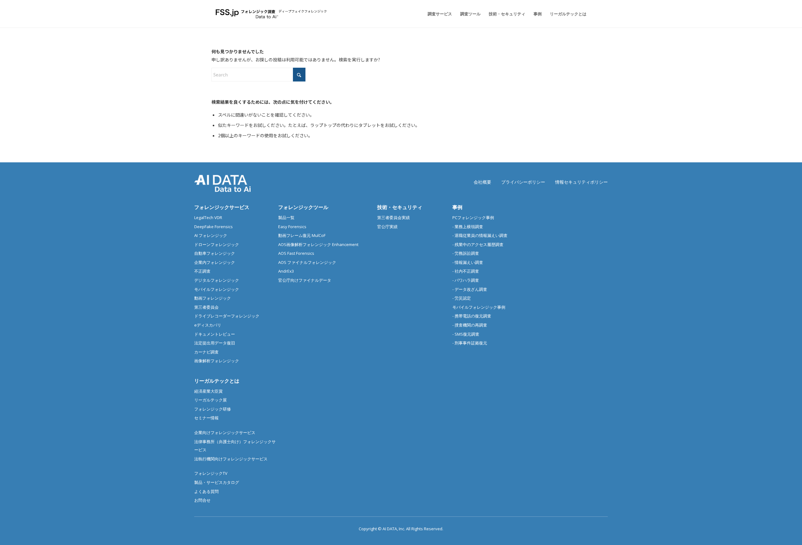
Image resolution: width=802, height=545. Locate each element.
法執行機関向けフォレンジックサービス (231, 459)
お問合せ (202, 500)
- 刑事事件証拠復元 (469, 343)
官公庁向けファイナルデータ (304, 280)
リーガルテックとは (216, 380)
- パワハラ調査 (465, 280)
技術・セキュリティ (399, 207)
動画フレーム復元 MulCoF (301, 235)
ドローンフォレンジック (216, 244)
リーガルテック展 (210, 400)
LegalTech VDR (208, 217)
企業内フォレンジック (214, 262)
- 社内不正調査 (465, 271)
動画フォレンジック (212, 298)
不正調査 (202, 271)
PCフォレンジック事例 (473, 217)
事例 (457, 207)
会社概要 (482, 182)
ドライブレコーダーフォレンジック (226, 316)
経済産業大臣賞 (208, 391)
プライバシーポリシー (523, 182)
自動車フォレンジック (214, 253)
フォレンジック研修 (212, 409)
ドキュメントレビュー (214, 334)
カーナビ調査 (206, 352)
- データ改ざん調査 (469, 289)
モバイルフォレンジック (216, 289)
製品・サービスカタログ (216, 482)
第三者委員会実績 (393, 217)
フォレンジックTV (210, 473)
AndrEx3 (286, 271)
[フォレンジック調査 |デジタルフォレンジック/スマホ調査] (272, 14)
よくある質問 (206, 491)
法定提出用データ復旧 (214, 343)
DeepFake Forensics (213, 226)
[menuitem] (440, 14)
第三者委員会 (206, 307)
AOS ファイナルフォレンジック (307, 262)
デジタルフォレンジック (216, 280)
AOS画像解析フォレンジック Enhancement (318, 244)
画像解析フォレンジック (216, 361)
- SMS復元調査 (465, 334)
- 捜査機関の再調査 (469, 325)
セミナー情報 (206, 418)
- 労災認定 (461, 298)
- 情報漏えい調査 (467, 262)
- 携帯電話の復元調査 (471, 316)
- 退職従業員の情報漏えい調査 (480, 235)
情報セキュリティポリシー (581, 182)
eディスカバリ (207, 325)
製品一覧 (286, 217)
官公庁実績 (387, 226)
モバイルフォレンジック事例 (478, 307)
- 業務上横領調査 (467, 226)
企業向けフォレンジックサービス (224, 432)
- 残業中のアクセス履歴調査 (477, 244)
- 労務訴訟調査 (465, 253)
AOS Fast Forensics (296, 253)
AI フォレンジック (210, 235)
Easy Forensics (292, 226)
